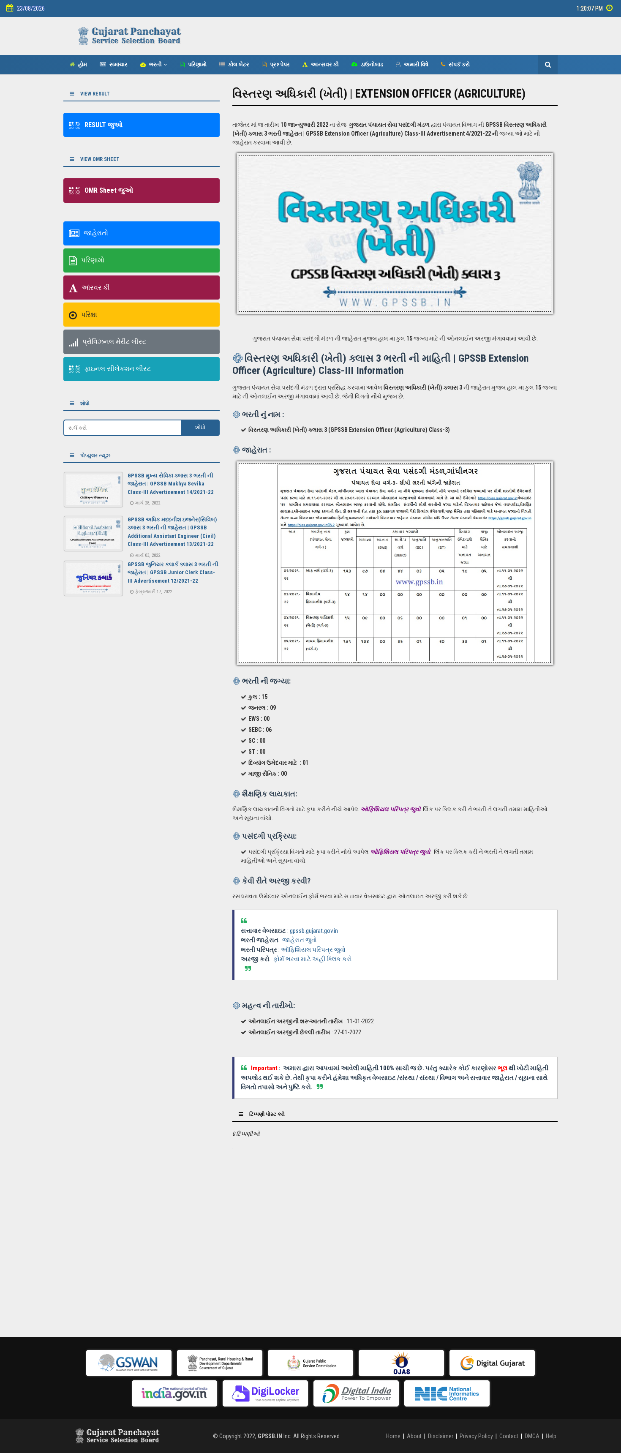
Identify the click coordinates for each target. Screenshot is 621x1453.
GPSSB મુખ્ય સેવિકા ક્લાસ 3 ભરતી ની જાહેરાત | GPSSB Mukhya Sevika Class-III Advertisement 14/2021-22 (171, 483)
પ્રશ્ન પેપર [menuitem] (279, 64)
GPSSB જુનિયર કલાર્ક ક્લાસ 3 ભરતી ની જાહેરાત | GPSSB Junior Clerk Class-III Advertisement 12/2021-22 (173, 572)
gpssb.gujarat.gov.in (314, 931)
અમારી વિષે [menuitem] (415, 64)
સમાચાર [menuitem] (118, 64)
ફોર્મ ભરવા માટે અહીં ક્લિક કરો (312, 959)
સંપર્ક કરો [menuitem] (458, 64)
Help (551, 1436)
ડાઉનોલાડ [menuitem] (371, 64)
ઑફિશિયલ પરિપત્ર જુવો (313, 950)
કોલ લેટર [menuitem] (238, 64)
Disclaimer (440, 1436)
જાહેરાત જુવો (299, 940)
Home (393, 1436)
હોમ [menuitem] (82, 64)
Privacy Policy (476, 1436)
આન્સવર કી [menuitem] (324, 64)
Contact (508, 1436)
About (414, 1436)
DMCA (532, 1436)
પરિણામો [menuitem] (197, 64)
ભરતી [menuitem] (155, 64)
